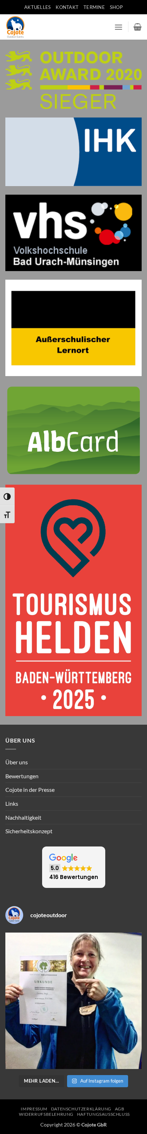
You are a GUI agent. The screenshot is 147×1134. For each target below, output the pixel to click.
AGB (120, 1108)
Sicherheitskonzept (28, 831)
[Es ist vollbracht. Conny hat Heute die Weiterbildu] (73, 1001)
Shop (116, 7)
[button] (118, 27)
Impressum (34, 1108)
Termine (94, 7)
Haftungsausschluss (103, 1114)
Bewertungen (22, 776)
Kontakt (67, 7)
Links (11, 803)
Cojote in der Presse (30, 789)
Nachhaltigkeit (23, 817)
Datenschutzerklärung (81, 1108)
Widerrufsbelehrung (46, 1114)
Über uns (16, 762)
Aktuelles (37, 7)
